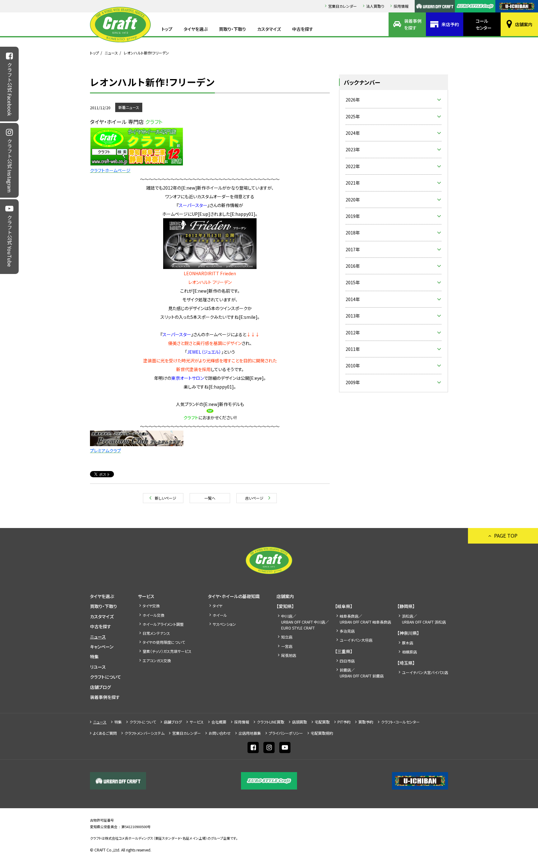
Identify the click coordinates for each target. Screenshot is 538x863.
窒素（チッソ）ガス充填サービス (167, 651)
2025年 (353, 116)
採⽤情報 (401, 6)
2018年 (353, 232)
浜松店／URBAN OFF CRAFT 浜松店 (424, 619)
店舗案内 (523, 24)
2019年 (353, 216)
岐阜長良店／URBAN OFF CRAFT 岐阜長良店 (365, 619)
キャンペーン (101, 647)
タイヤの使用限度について (164, 642)
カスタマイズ (269, 29)
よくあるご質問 (105, 733)
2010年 (353, 365)
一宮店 (286, 646)
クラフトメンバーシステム (144, 733)
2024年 (353, 133)
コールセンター (484, 24)
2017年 (353, 249)
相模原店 (409, 651)
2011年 (353, 349)
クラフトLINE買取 (270, 721)
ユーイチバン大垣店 (356, 640)
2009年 (353, 382)
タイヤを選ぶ (196, 29)
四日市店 (347, 660)
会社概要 (218, 721)
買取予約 (365, 721)
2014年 (353, 299)
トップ (167, 29)
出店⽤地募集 (249, 733)
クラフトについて (105, 677)
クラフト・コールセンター (400, 721)
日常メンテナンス (156, 633)
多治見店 (347, 631)
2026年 (353, 100)
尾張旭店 (288, 655)
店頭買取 (299, 721)
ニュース (111, 52)
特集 (94, 656)
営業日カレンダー (342, 6)
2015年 (353, 282)
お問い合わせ (220, 733)
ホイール (220, 615)
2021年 (353, 183)
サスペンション (224, 624)
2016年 (353, 266)
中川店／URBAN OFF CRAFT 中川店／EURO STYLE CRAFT (305, 621)
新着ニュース (128, 107)
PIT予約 (344, 721)
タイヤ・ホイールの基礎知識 (234, 596)
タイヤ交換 (151, 605)
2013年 (353, 316)
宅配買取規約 (322, 733)
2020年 (353, 199)
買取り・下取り (232, 29)
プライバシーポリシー (286, 733)
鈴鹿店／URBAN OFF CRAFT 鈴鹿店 (362, 672)
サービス (146, 596)
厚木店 (407, 642)
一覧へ (209, 498)
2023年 (353, 149)
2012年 (353, 332)
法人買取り (375, 6)
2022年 (353, 166)
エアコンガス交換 (157, 660)
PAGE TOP (505, 535)
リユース (98, 667)
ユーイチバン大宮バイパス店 (425, 672)
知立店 (286, 636)
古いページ (254, 498)
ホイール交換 (153, 615)
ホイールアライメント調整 (163, 624)
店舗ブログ (100, 687)
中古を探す (302, 29)
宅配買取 (322, 721)
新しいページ (165, 498)
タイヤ (217, 605)
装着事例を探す (413, 24)
